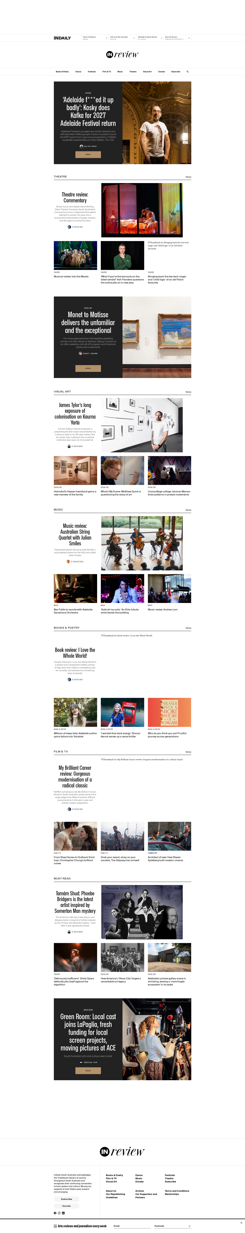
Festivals (92, 72)
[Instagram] (59, 1213)
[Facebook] (55, 1213)
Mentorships (172, 1194)
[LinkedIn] (63, 1213)
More (188, 177)
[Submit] (188, 1226)
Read (88, 154)
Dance (78, 72)
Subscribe (175, 72)
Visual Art (147, 72)
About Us (111, 1191)
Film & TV (106, 72)
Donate (161, 72)
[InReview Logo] (122, 55)
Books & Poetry (62, 72)
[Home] (67, 38)
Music (120, 72)
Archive (139, 1191)
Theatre (133, 72)
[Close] (241, 1222)
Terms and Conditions (177, 1191)
